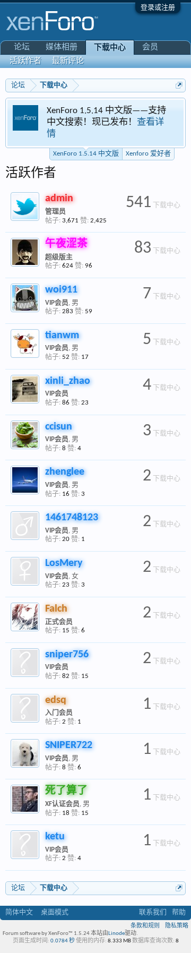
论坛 (22, 47)
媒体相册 (61, 47)
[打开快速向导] (179, 85)
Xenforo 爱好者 (148, 153)
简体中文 (19, 912)
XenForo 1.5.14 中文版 (86, 153)
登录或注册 (158, 7)
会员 (150, 47)
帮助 (179, 912)
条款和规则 (145, 926)
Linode (116, 934)
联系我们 (153, 912)
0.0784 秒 (62, 941)
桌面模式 (54, 912)
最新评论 (68, 61)
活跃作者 (25, 61)
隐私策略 (176, 926)
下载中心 (110, 48)
